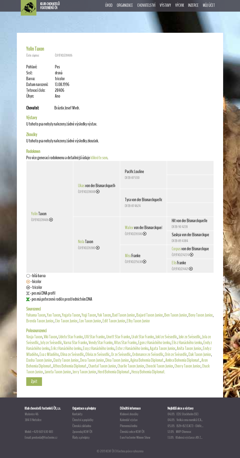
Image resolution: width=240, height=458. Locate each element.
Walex (129, 227)
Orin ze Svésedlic (176, 354)
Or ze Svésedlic (121, 354)
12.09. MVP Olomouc (179, 431)
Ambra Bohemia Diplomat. (182, 360)
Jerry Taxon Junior (84, 372)
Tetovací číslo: (35, 90)
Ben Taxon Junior (175, 315)
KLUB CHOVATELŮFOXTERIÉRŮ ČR (50, 6)
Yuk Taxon (104, 315)
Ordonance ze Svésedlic (148, 354)
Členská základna (81, 425)
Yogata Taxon (71, 315)
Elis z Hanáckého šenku (187, 342)
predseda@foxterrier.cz (44, 437)
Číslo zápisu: (32, 55)
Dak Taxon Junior (199, 354)
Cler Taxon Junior (66, 321)
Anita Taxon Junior (189, 348)
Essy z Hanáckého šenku (98, 348)
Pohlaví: (31, 67)
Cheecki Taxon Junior (159, 366)
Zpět (34, 381)
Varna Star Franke (75, 342)
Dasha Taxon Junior (39, 360)
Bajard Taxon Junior (149, 315)
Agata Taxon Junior (163, 348)
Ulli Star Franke (94, 337)
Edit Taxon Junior (114, 321)
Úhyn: (30, 96)
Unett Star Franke (118, 337)
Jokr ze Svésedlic (189, 337)
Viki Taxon (50, 337)
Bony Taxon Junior (200, 315)
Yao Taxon (54, 315)
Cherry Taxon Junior (188, 366)
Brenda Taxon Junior (40, 321)
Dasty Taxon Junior (66, 360)
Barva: (30, 79)
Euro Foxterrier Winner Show (135, 437)
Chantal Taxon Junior (102, 366)
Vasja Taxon (34, 337)
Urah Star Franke (142, 337)
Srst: (29, 73)
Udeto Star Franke (70, 337)
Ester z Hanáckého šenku (132, 348)
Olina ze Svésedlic (72, 354)
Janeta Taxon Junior (57, 372)
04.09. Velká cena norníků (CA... (185, 419)
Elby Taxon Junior (138, 321)
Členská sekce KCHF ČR (132, 431)
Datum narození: (37, 84)
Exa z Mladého (49, 354)
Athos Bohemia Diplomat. (70, 366)
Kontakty (77, 414)
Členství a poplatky (82, 419)
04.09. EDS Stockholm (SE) (183, 414)
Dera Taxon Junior (92, 360)
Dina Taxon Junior (117, 360)
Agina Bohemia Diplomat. (147, 360)
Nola (81, 241)
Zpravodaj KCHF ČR (82, 431)
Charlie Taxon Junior (131, 366)
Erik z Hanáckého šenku (66, 348)
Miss (128, 256)
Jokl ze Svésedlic (166, 337)
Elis (174, 263)
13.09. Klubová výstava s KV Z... (185, 437)
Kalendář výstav (129, 419)
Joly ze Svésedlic (51, 342)
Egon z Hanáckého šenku (154, 342)
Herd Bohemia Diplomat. (114, 372)
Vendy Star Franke (100, 342)
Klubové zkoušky (129, 414)
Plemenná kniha (128, 425)
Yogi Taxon (89, 315)
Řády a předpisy (81, 437)
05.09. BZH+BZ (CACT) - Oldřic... (185, 425)
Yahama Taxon (36, 315)
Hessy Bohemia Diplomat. (148, 372)
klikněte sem (99, 158)
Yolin (34, 214)
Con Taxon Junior (90, 321)
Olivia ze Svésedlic (97, 354)
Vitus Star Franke (125, 342)
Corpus (176, 249)
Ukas (81, 185)
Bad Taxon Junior (123, 315)
